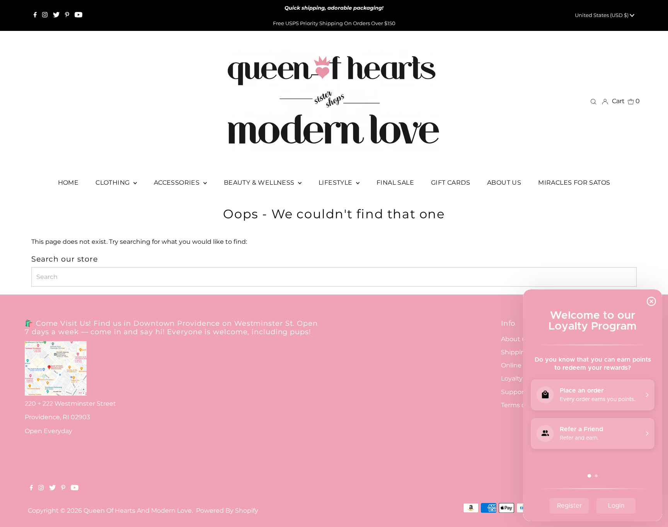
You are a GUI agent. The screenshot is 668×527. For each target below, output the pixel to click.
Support (514, 392)
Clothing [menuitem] (113, 182)
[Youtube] (78, 15)
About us (515, 339)
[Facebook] (35, 15)
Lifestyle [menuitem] (336, 182)
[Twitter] (56, 15)
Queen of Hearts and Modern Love (138, 510)
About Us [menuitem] (504, 182)
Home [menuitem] (68, 182)
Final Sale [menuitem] (395, 182)
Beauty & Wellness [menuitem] (260, 182)
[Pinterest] (67, 15)
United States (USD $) (602, 15)
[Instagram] (44, 15)
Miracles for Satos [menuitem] (574, 182)
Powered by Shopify (227, 510)
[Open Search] (593, 101)
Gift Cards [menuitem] (450, 182)
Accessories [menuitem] (177, 182)
